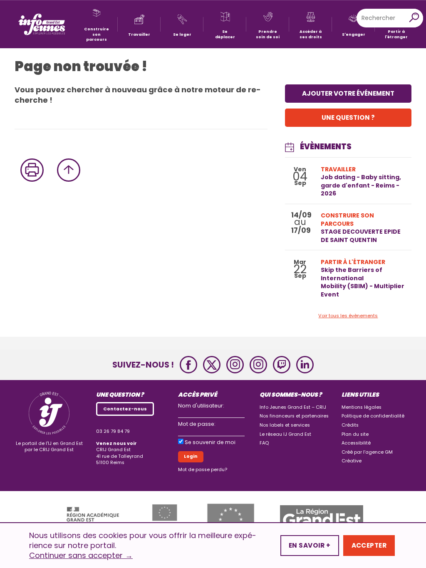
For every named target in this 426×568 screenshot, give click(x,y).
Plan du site (355, 434)
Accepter (369, 545)
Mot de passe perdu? (202, 470)
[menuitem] (96, 24)
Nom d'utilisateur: (201, 405)
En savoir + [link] (310, 545)
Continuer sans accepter (81, 556)
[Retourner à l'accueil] (41, 24)
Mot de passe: (196, 423)
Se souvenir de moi (210, 442)
